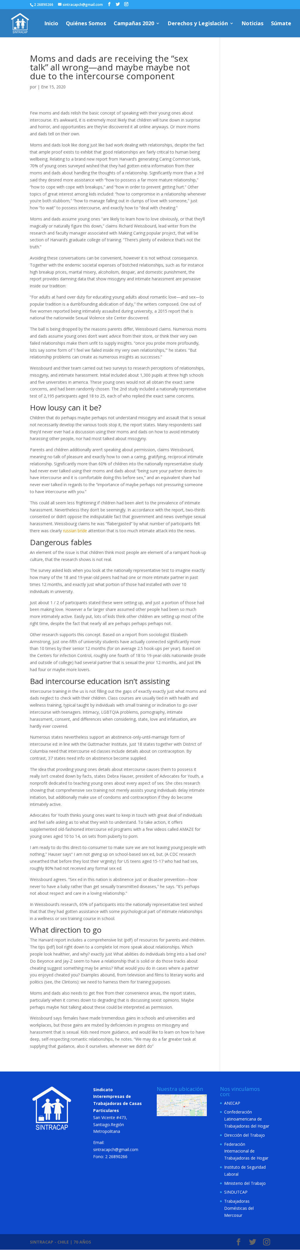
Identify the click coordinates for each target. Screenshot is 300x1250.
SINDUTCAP (236, 1192)
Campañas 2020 (134, 24)
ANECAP (232, 1103)
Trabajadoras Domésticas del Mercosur (239, 1208)
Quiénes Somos (86, 24)
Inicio (51, 24)
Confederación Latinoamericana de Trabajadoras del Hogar (246, 1119)
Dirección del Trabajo (244, 1135)
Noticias (252, 24)
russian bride (75, 530)
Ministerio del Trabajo (245, 1183)
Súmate (281, 24)
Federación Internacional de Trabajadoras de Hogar (246, 1151)
